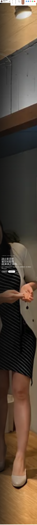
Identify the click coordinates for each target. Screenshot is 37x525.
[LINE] (32, 1)
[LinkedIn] (28, 1)
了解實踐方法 (5, 271)
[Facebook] (26, 1)
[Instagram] (30, 1)
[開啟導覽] (10, 1)
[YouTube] (34, 1)
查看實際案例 (11, 271)
